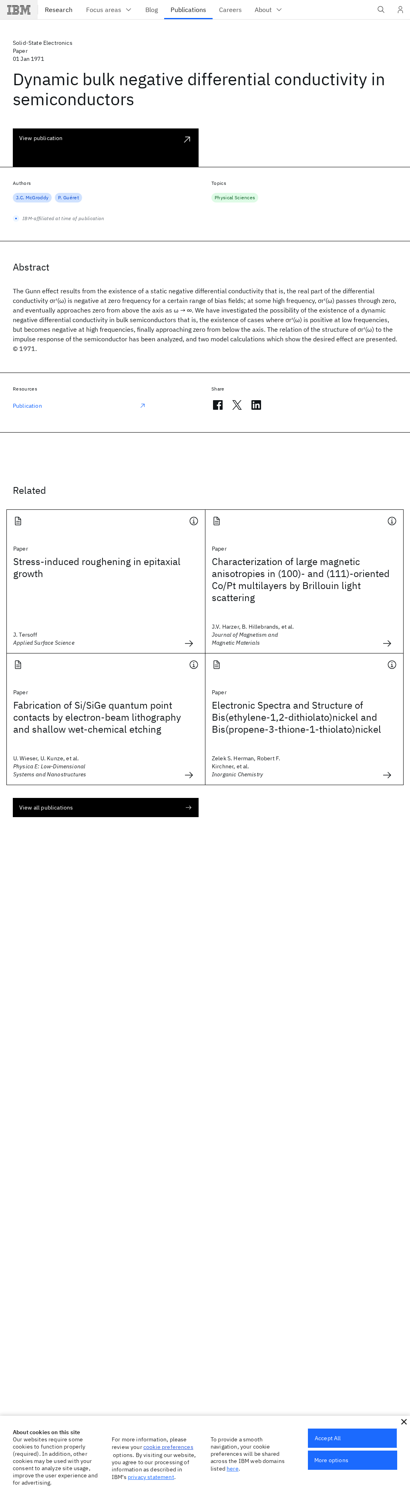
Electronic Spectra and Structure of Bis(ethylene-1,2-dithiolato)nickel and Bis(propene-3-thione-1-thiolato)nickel (296, 717)
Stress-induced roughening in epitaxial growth (97, 567)
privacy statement (151, 1477)
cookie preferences (168, 1447)
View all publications (46, 807)
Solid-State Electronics (42, 42)
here (233, 1468)
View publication (41, 138)
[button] (404, 1422)
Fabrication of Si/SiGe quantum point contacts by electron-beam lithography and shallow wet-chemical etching (97, 717)
